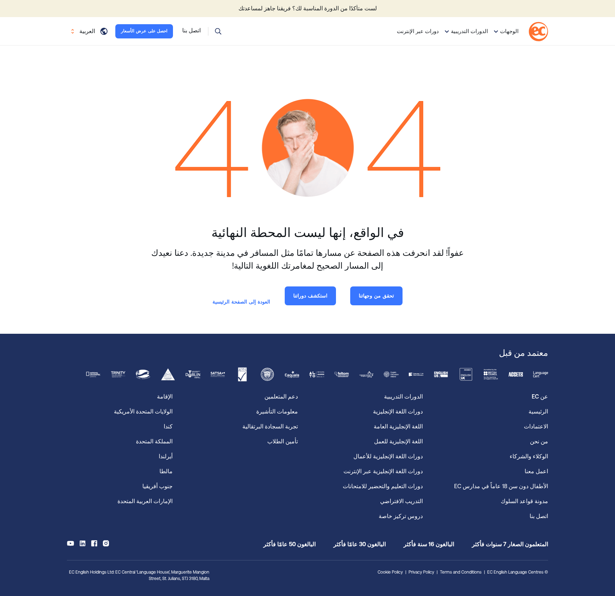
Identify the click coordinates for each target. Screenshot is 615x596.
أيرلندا (166, 456)
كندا (168, 426)
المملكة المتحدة (154, 441)
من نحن (539, 441)
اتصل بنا (539, 516)
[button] (218, 31)
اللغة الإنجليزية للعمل (398, 441)
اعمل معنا (536, 471)
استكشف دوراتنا (310, 296)
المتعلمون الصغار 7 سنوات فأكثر (510, 544)
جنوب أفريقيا (157, 486)
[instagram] (106, 543)
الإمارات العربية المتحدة (145, 501)
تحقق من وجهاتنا (376, 296)
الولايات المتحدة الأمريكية (143, 411)
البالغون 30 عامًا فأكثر (359, 544)
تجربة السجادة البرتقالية (270, 426)
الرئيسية (538, 411)
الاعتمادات (536, 426)
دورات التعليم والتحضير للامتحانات (383, 486)
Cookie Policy (390, 572)
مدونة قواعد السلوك (524, 501)
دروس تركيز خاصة (401, 516)
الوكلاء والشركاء (529, 456)
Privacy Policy (421, 572)
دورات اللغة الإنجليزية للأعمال (388, 456)
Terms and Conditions (461, 572)
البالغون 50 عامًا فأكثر (289, 544)
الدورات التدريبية (469, 31)
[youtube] (70, 543)
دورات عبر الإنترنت (418, 31)
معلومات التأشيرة (277, 411)
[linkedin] (82, 543)
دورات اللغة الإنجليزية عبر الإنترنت (383, 471)
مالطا (166, 471)
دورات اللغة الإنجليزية (398, 411)
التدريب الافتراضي (401, 501)
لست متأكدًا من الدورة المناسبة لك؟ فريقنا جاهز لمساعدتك (307, 8)
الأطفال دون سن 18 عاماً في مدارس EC (501, 486)
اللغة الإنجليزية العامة (398, 426)
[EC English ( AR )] (538, 31)
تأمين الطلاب (282, 441)
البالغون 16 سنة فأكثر (429, 544)
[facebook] (94, 543)
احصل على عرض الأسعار (144, 30)
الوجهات (509, 31)
